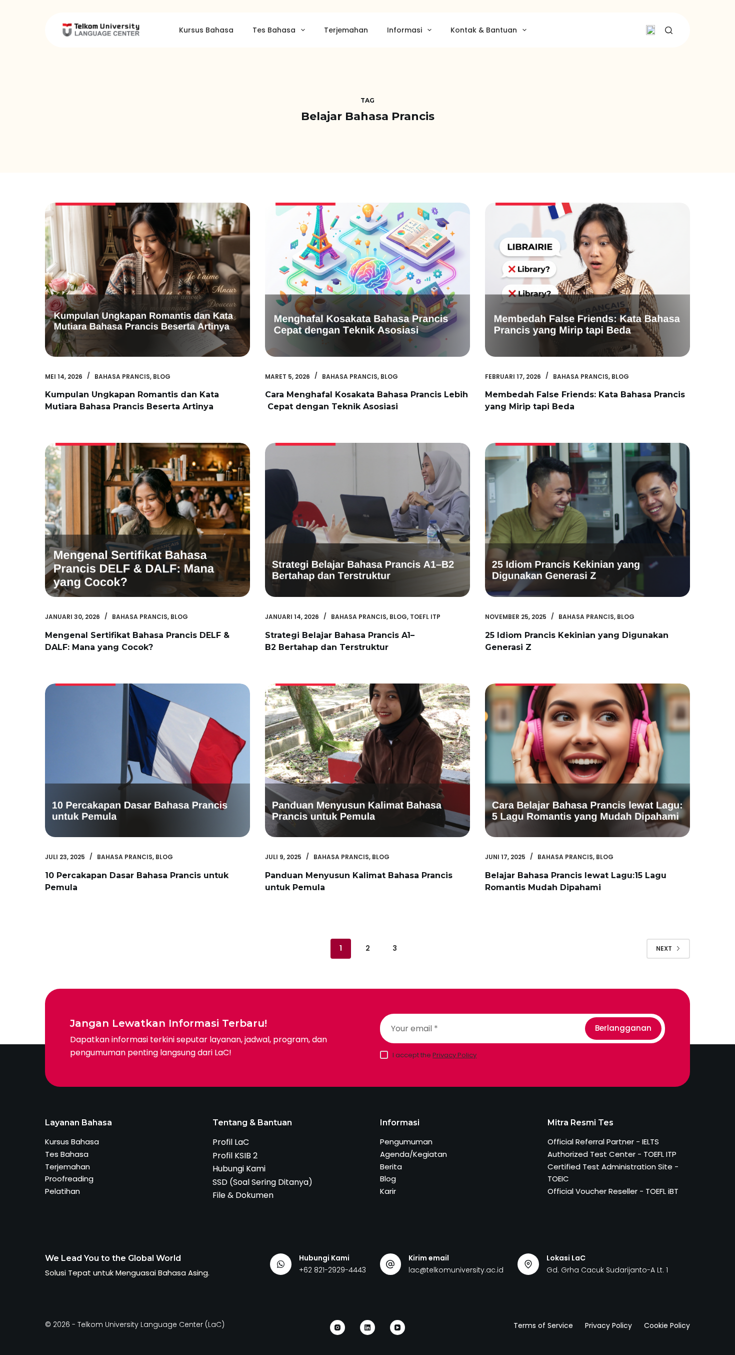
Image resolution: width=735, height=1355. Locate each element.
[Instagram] (337, 1327)
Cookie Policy (667, 1325)
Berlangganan (623, 1028)
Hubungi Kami (239, 1168)
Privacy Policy (454, 1055)
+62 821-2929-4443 (332, 1270)
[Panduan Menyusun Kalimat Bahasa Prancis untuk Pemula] (367, 761)
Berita (391, 1166)
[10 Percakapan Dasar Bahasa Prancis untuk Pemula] (147, 761)
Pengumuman (406, 1141)
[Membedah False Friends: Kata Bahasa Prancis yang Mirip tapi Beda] (587, 280)
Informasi (404, 30)
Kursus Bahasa (206, 30)
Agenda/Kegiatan (413, 1154)
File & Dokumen (243, 1195)
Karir (388, 1191)
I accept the (434, 1055)
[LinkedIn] (367, 1327)
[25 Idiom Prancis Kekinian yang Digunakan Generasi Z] (587, 520)
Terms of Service (543, 1325)
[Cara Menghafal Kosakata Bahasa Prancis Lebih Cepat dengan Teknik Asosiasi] (367, 280)
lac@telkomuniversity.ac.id (456, 1270)
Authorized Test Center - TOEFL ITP (612, 1154)
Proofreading (69, 1178)
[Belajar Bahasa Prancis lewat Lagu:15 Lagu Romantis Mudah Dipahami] (587, 761)
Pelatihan (62, 1191)
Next (664, 948)
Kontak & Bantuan (483, 30)
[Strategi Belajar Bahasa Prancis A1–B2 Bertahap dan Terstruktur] (367, 520)
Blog (161, 376)
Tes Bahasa (274, 30)
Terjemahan (346, 30)
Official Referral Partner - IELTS (603, 1141)
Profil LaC (230, 1142)
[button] (650, 30)
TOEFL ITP (425, 616)
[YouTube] (397, 1327)
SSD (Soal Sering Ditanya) (262, 1182)
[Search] (668, 30)
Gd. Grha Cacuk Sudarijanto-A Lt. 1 (607, 1270)
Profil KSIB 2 (235, 1155)
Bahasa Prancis (122, 376)
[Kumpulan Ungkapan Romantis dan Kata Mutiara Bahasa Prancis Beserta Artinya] (147, 280)
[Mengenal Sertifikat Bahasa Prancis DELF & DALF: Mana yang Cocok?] (147, 520)
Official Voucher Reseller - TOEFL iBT (613, 1191)
